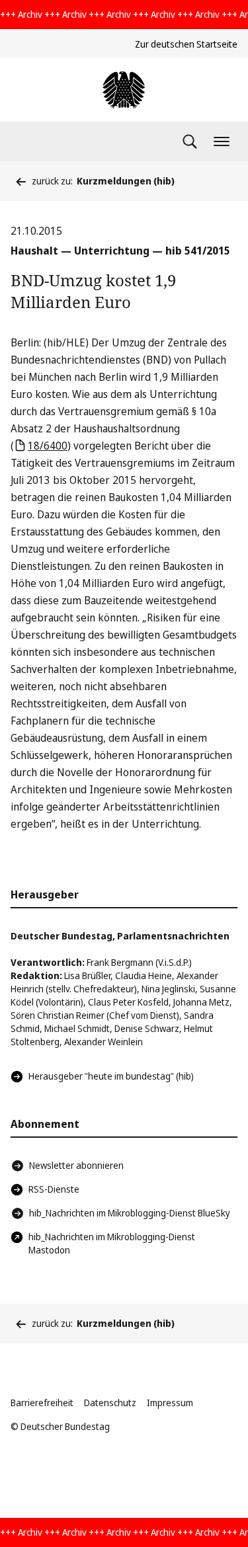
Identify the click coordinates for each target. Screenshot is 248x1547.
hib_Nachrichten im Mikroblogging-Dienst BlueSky (129, 1213)
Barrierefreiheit (42, 1402)
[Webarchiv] (124, 89)
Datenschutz (110, 1402)
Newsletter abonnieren (76, 1165)
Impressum (170, 1402)
